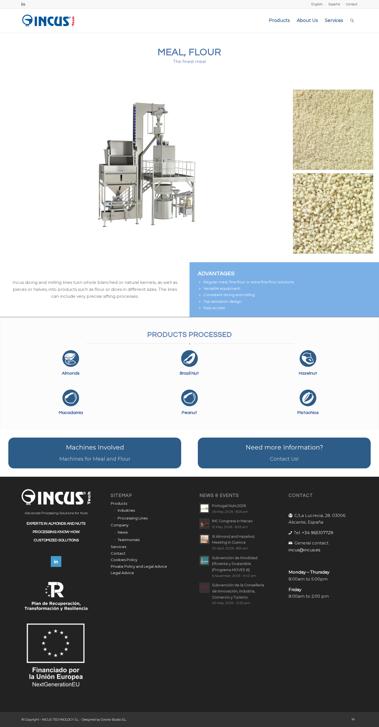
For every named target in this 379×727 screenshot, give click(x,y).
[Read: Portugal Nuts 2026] (204, 508)
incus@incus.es (304, 549)
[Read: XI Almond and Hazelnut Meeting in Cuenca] (204, 539)
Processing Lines (133, 518)
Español (334, 4)
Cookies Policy (124, 559)
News (123, 532)
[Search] (352, 20)
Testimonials (129, 539)
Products (119, 503)
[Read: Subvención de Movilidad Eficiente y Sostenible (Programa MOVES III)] (204, 561)
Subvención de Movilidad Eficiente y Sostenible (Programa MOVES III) (234, 564)
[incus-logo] (48, 20)
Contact (351, 4)
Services (118, 546)
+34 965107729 (317, 532)
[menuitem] (317, 4)
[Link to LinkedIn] (23, 4)
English (317, 4)
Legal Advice (122, 573)
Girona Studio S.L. (114, 719)
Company (119, 525)
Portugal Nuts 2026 (229, 506)
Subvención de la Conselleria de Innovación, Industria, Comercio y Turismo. (238, 591)
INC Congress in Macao (232, 521)
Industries (126, 510)
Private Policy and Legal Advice (139, 566)
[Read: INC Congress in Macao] (204, 524)
